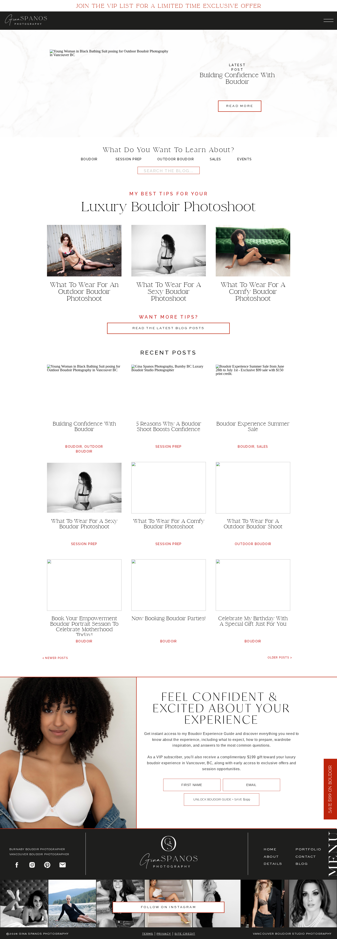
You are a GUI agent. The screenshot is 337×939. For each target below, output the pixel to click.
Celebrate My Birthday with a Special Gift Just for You (253, 621)
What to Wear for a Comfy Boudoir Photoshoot (168, 524)
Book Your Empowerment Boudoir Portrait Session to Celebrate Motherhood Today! (84, 626)
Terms (147, 934)
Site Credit (184, 934)
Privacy (164, 934)
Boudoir (73, 446)
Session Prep (168, 446)
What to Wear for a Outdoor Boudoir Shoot (253, 524)
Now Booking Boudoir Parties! (169, 618)
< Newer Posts (55, 658)
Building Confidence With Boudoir (237, 78)
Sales (262, 446)
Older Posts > (280, 657)
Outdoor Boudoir (253, 544)
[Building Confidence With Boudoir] (110, 86)
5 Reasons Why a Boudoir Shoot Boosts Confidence (168, 426)
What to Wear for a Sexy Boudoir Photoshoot (84, 524)
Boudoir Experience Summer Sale (253, 426)
